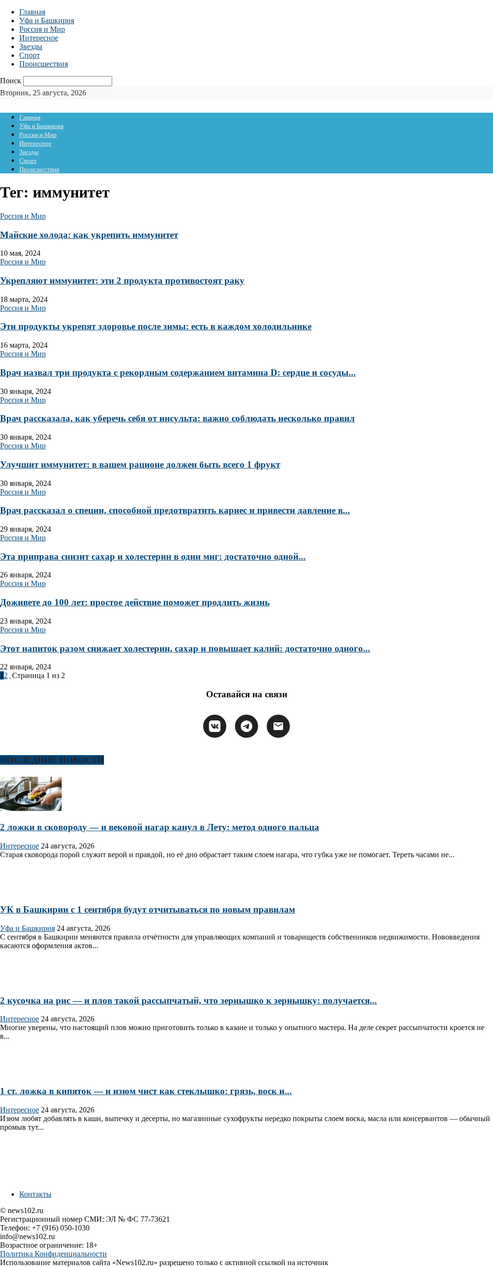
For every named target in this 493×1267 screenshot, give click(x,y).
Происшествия (43, 64)
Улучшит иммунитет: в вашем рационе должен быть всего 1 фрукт (140, 464)
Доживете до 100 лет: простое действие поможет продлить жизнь (135, 602)
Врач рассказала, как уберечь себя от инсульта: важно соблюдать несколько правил (177, 418)
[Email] (278, 726)
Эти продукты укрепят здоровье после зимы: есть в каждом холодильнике (155, 326)
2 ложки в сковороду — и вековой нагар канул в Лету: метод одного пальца (159, 827)
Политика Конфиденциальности (53, 1254)
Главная (32, 12)
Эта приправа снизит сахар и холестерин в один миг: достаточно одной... (153, 556)
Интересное (38, 38)
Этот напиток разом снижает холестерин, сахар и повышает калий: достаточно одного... (185, 648)
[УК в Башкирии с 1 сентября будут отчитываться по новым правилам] (31, 891)
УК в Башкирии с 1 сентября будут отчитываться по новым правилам (147, 909)
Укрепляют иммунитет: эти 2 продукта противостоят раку (122, 280)
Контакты (35, 1194)
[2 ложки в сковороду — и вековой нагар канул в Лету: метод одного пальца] (31, 808)
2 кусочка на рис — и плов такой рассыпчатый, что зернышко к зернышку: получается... (188, 1000)
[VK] (214, 726)
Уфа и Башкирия (46, 20)
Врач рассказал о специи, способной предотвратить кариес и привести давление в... (175, 510)
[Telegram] (246, 726)
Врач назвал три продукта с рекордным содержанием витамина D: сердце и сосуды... (178, 372)
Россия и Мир (42, 29)
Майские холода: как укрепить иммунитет (89, 235)
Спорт (29, 55)
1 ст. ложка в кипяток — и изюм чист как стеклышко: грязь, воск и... (146, 1091)
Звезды (30, 46)
